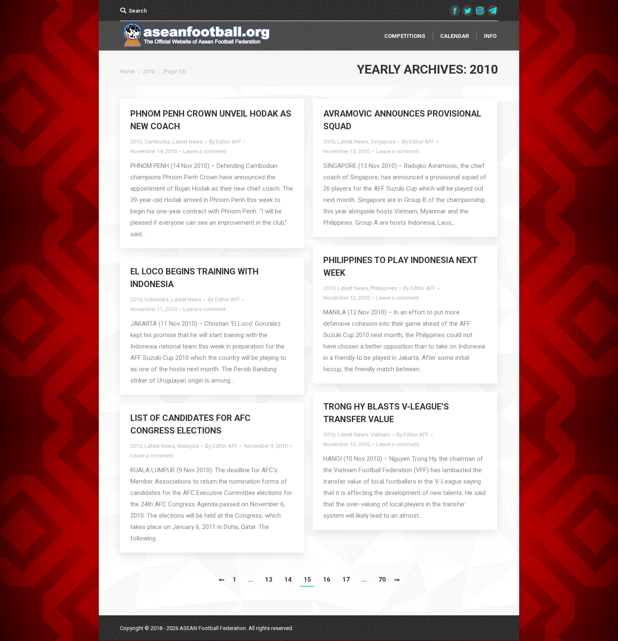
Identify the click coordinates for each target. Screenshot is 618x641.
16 (326, 579)
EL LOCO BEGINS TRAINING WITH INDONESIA (194, 277)
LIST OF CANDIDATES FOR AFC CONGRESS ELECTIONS (190, 424)
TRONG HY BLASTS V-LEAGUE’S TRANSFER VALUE (386, 413)
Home (127, 71)
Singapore (383, 141)
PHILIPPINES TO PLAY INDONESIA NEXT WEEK (400, 266)
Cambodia (157, 141)
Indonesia (157, 299)
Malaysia (188, 446)
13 (268, 579)
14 (288, 579)
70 (382, 579)
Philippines (383, 288)
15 (307, 579)
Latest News (187, 141)
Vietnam (380, 434)
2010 (136, 141)
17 (346, 579)
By (225, 141)
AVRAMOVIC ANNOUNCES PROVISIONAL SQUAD (402, 120)
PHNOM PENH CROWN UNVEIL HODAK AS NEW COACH (210, 120)
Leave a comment (204, 151)
